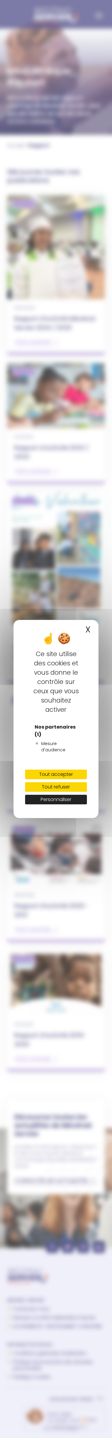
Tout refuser (56, 786)
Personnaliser (56, 799)
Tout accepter (56, 774)
